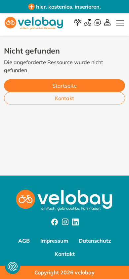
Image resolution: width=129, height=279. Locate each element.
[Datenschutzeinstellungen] (12, 266)
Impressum (54, 240)
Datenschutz (95, 240)
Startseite (64, 85)
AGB (24, 240)
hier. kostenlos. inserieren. (68, 6)
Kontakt (64, 98)
